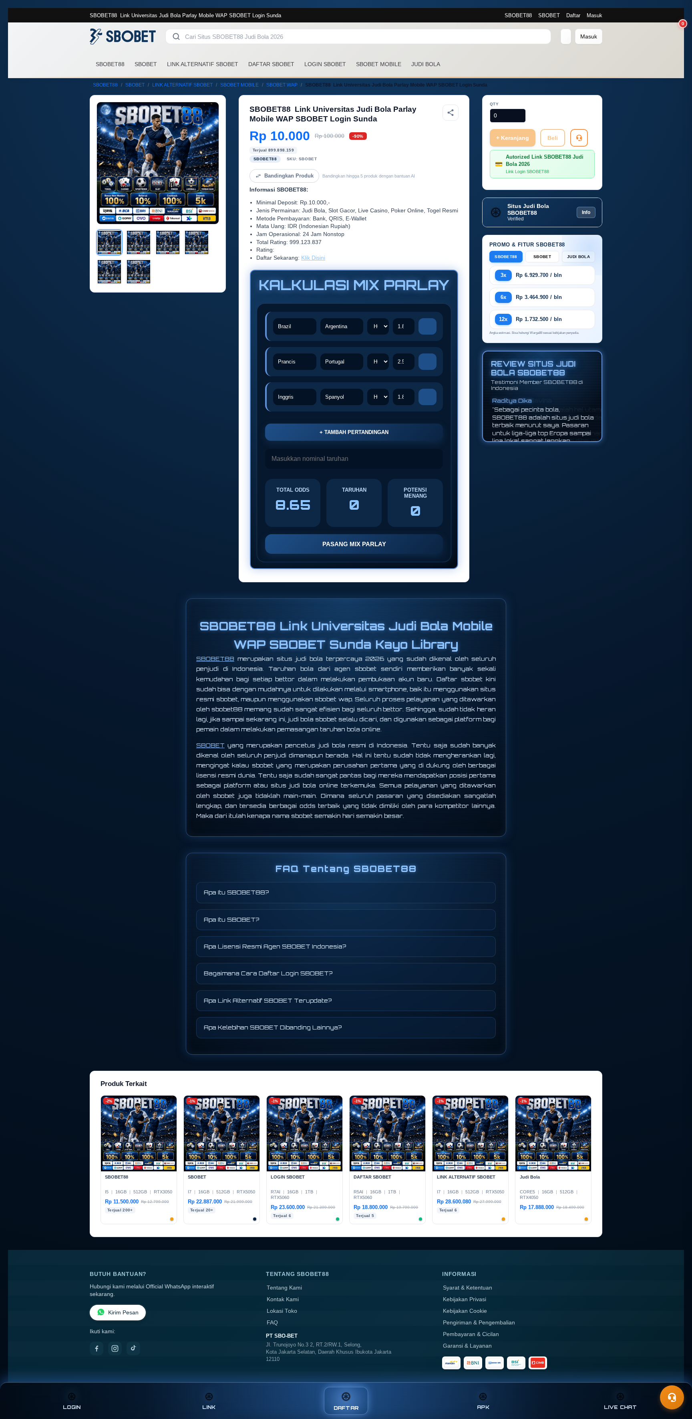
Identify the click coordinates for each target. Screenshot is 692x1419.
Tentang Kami (284, 1288)
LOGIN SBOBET (325, 64)
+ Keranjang (512, 138)
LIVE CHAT (620, 1407)
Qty (494, 104)
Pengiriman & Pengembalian (479, 1323)
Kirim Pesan (123, 1313)
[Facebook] (96, 1348)
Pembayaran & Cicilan (471, 1334)
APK (483, 1407)
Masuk (594, 15)
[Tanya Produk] (579, 138)
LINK (209, 1407)
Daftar (573, 15)
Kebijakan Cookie (465, 1311)
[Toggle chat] (672, 1397)
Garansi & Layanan (467, 1346)
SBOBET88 (518, 15)
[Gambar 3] (168, 242)
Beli (552, 138)
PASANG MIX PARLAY (354, 544)
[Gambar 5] (109, 272)
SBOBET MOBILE (378, 64)
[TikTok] (133, 1348)
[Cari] (176, 36)
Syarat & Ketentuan (467, 1288)
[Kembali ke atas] (674, 1378)
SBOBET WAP (282, 85)
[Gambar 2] (138, 242)
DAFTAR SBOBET (271, 64)
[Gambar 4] (196, 242)
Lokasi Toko (282, 1311)
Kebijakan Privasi (464, 1299)
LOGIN (71, 1407)
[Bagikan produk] (451, 113)
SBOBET (549, 15)
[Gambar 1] (109, 242)
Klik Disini (313, 258)
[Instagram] (115, 1348)
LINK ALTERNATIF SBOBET (202, 64)
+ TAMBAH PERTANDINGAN (354, 432)
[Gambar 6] (138, 272)
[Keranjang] (566, 36)
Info (586, 212)
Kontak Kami (283, 1299)
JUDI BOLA (425, 64)
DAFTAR (346, 1408)
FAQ (272, 1323)
